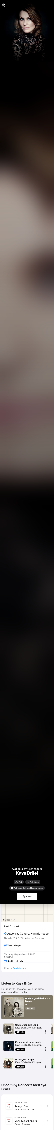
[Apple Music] (38, 1008)
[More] (45, 1032)
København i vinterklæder (28, 1042)
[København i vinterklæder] (8, 1046)
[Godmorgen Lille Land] (8, 1028)
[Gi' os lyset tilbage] (8, 1063)
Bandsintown (19, 968)
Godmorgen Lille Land (26, 1025)
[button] (50, 5)
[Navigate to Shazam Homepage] (9, 5)
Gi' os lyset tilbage (24, 1059)
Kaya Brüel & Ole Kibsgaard (28, 1027)
